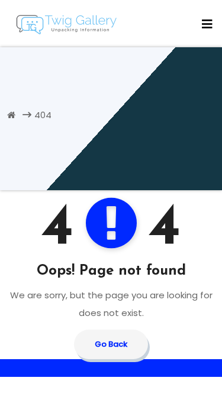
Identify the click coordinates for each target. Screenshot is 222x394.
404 (43, 115)
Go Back (111, 344)
